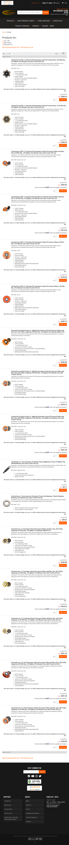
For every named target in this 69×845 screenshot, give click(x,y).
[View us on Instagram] (36, 776)
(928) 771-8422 (51, 800)
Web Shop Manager (52, 836)
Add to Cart (63, 410)
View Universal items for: (17, 758)
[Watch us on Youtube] (32, 776)
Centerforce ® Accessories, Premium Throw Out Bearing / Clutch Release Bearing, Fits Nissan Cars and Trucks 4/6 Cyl (37, 497)
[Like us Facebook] (29, 776)
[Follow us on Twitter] (40, 776)
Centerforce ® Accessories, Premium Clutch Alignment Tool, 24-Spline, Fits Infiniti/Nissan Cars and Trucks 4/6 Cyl (38, 462)
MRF (35, 842)
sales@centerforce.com (53, 803)
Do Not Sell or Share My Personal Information (11, 818)
